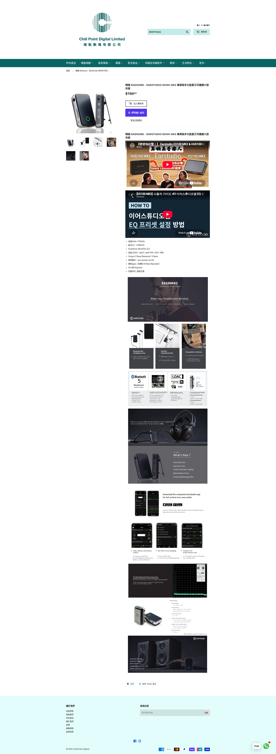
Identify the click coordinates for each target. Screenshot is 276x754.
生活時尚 (187, 63)
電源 (172, 63)
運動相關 (86, 63)
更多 (201, 63)
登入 (198, 25)
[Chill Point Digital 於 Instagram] (139, 741)
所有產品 (71, 63)
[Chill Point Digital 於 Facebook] (134, 741)
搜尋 (68, 725)
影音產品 (133, 63)
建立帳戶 (207, 25)
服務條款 (70, 728)
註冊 (206, 713)
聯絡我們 (70, 714)
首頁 (68, 71)
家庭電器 (103, 63)
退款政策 (70, 732)
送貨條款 (70, 711)
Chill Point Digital (81, 749)
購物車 (203, 31)
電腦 (118, 63)
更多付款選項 (136, 120)
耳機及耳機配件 (154, 63)
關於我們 (70, 721)
